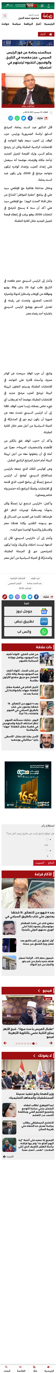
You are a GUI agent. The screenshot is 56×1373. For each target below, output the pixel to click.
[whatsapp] (4, 596)
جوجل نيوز (24, 611)
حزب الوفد (35, 578)
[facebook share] (30, 118)
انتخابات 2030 (25, 588)
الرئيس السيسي (14, 583)
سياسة (16, 23)
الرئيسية (49, 23)
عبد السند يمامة (34, 583)
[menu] (5, 16)
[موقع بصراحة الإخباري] (50, 34)
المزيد (10, 1156)
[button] (51, 1043)
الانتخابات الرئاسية (17, 578)
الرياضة (28, 23)
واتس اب (24, 632)
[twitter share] (23, 118)
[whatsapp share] (17, 118)
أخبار (38, 23)
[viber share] (10, 118)
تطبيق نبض (24, 621)
